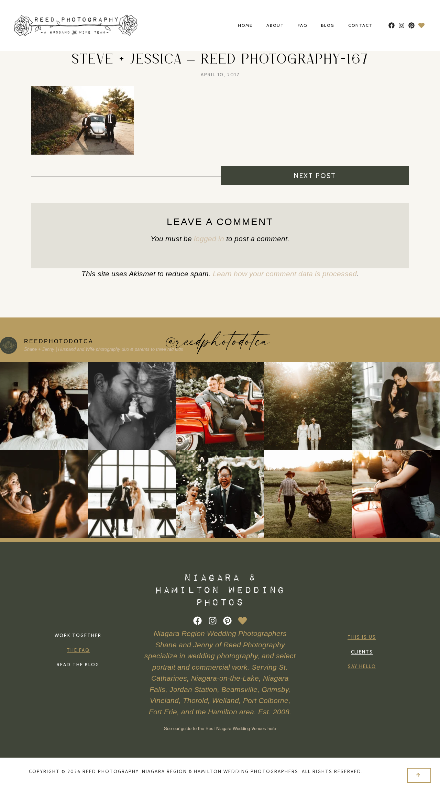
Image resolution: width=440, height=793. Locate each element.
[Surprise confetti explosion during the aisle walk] (220, 494)
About (275, 25)
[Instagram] (402, 26)
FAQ (302, 25)
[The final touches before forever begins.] (44, 494)
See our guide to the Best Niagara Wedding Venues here (220, 728)
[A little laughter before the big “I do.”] (44, 406)
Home (245, 25)
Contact (360, 25)
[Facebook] (392, 26)
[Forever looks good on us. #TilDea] (396, 406)
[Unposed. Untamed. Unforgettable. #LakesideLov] (132, 406)
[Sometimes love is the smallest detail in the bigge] (308, 406)
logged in (209, 239)
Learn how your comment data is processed (285, 274)
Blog (327, 25)
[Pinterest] (411, 26)
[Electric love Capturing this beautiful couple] (132, 494)
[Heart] (421, 26)
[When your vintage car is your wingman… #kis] (396, 494)
